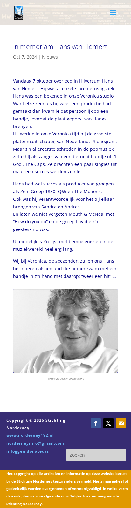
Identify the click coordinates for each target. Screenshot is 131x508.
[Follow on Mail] (121, 423)
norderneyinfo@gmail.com (35, 443)
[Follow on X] (108, 423)
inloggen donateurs (27, 451)
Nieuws (50, 57)
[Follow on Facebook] (96, 423)
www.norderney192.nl (30, 435)
